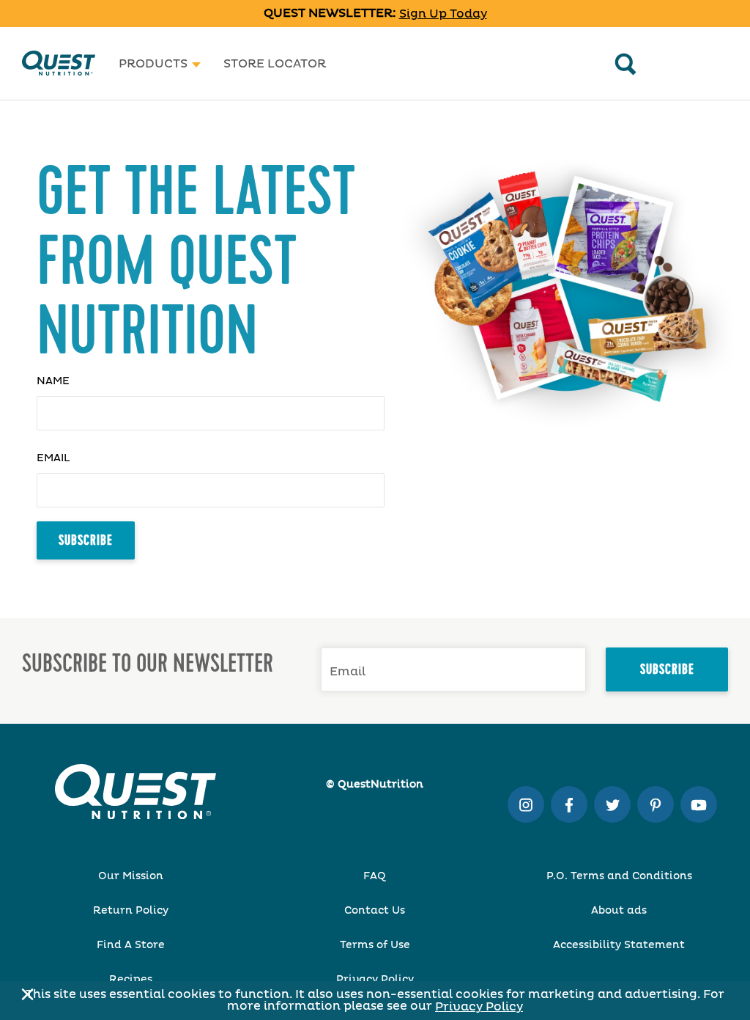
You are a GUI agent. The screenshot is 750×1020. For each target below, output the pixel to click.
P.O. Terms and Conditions (619, 876)
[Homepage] (58, 63)
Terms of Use (375, 945)
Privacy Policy (479, 1007)
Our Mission (130, 876)
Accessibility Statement (619, 945)
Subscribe (86, 540)
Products (153, 64)
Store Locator (274, 64)
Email (53, 458)
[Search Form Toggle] (625, 63)
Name (53, 381)
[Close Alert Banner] (23, 993)
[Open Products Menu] (196, 63)
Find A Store (131, 945)
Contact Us (374, 911)
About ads (619, 911)
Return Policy (130, 911)
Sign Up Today (443, 14)
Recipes (130, 980)
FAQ (374, 876)
